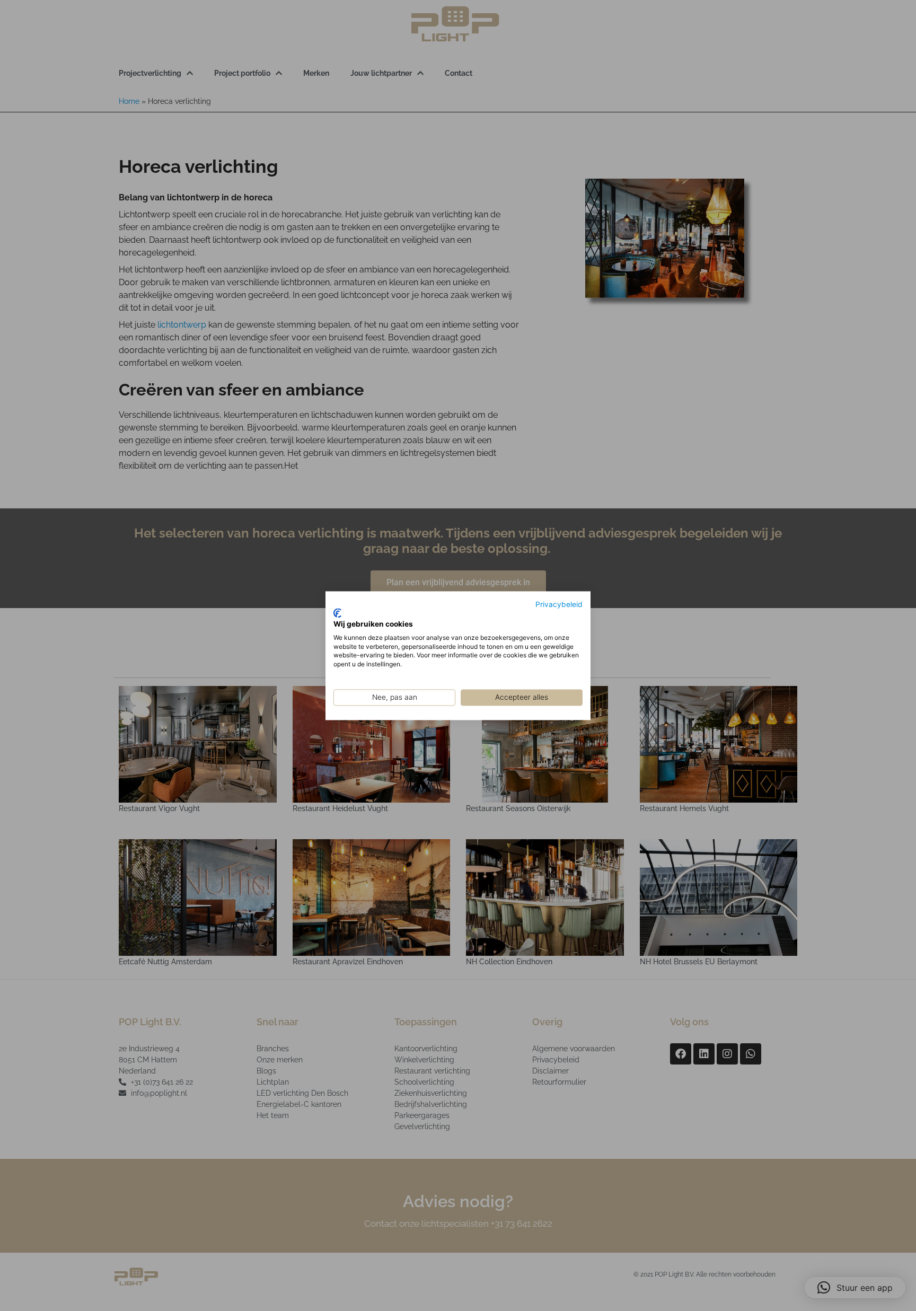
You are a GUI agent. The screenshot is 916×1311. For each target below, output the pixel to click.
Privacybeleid (559, 604)
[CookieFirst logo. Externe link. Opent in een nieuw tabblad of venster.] (337, 613)
